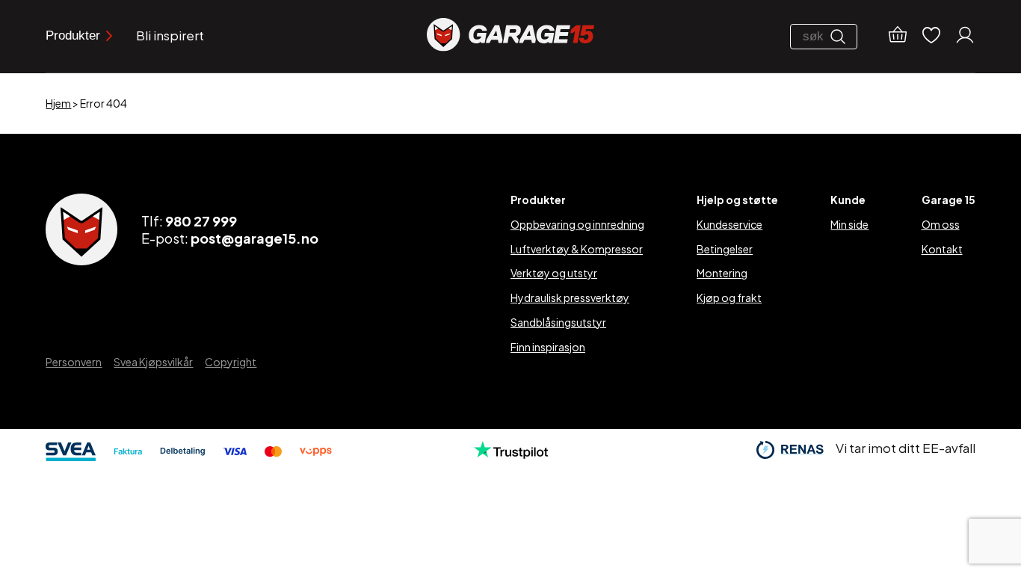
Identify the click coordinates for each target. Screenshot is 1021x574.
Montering (722, 273)
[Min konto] (964, 37)
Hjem (58, 103)
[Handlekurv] (897, 37)
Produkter (73, 35)
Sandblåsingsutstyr (558, 322)
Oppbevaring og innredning (577, 224)
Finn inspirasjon (547, 347)
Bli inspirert (170, 35)
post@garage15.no (254, 238)
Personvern (74, 361)
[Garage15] (510, 36)
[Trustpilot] (511, 453)
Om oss (941, 224)
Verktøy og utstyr (553, 273)
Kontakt (942, 249)
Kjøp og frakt (729, 297)
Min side (849, 224)
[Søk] (841, 36)
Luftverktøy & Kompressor (576, 249)
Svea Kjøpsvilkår (153, 361)
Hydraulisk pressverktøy (569, 297)
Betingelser (725, 249)
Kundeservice (729, 224)
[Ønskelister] (931, 36)
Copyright (230, 361)
